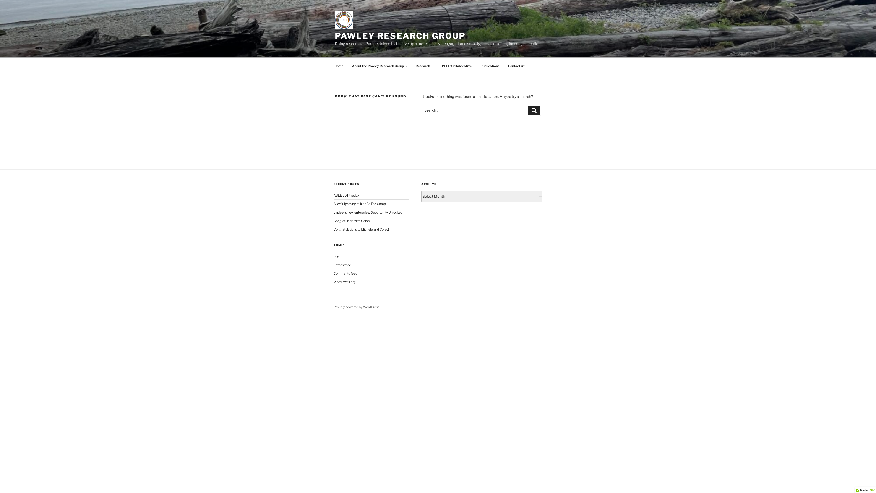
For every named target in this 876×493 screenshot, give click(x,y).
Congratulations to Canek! (352, 221)
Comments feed (345, 273)
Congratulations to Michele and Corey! (361, 229)
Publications (489, 66)
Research (423, 66)
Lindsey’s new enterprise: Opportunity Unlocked (368, 212)
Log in (338, 256)
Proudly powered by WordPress (356, 307)
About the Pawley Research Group (378, 66)
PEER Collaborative (457, 66)
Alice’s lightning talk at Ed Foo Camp (360, 204)
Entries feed (342, 265)
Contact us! (516, 66)
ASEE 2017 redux (346, 195)
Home (338, 66)
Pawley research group (400, 36)
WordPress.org (344, 282)
